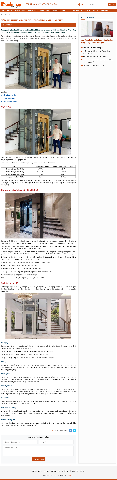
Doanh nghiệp (20, 10)
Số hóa (87, 10)
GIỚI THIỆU (66, 471)
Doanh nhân (32, 10)
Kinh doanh (44, 10)
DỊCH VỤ (75, 471)
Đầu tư (9, 10)
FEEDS (83, 4)
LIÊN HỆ (82, 471)
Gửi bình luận (38, 459)
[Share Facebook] (70, 430)
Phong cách (77, 10)
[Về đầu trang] (114, 192)
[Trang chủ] (3, 10)
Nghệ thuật (66, 10)
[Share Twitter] (74, 430)
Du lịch (95, 10)
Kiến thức (55, 10)
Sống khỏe (104, 10)
